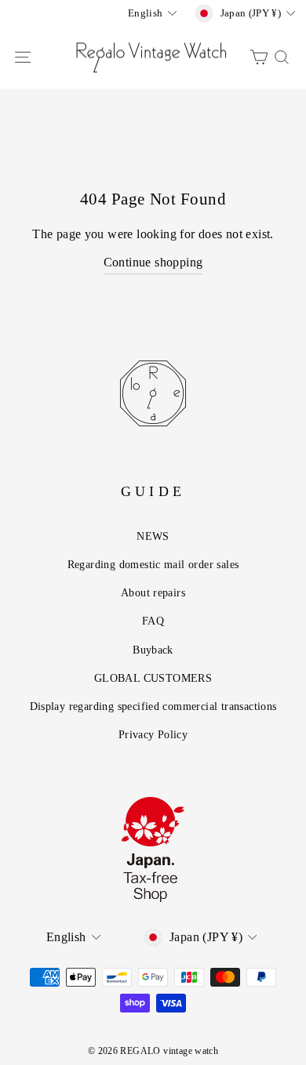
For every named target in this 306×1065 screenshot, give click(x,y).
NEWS (153, 536)
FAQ (153, 620)
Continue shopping (153, 262)
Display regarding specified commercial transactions (153, 706)
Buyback (153, 649)
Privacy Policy (153, 734)
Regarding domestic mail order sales (153, 564)
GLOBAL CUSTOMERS (153, 678)
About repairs (153, 592)
